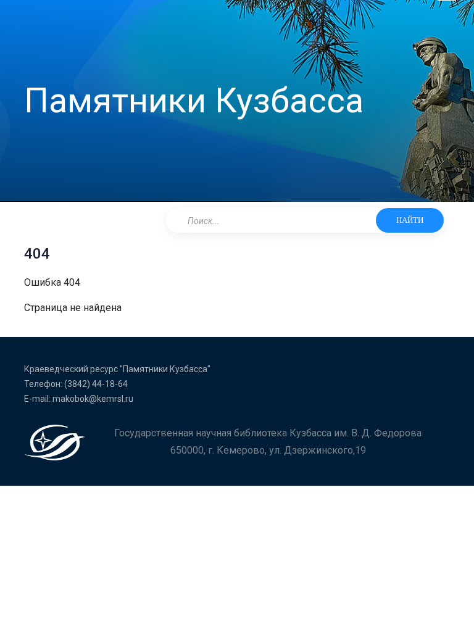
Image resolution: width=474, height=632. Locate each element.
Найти (409, 220)
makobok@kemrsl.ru (92, 399)
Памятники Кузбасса (194, 100)
